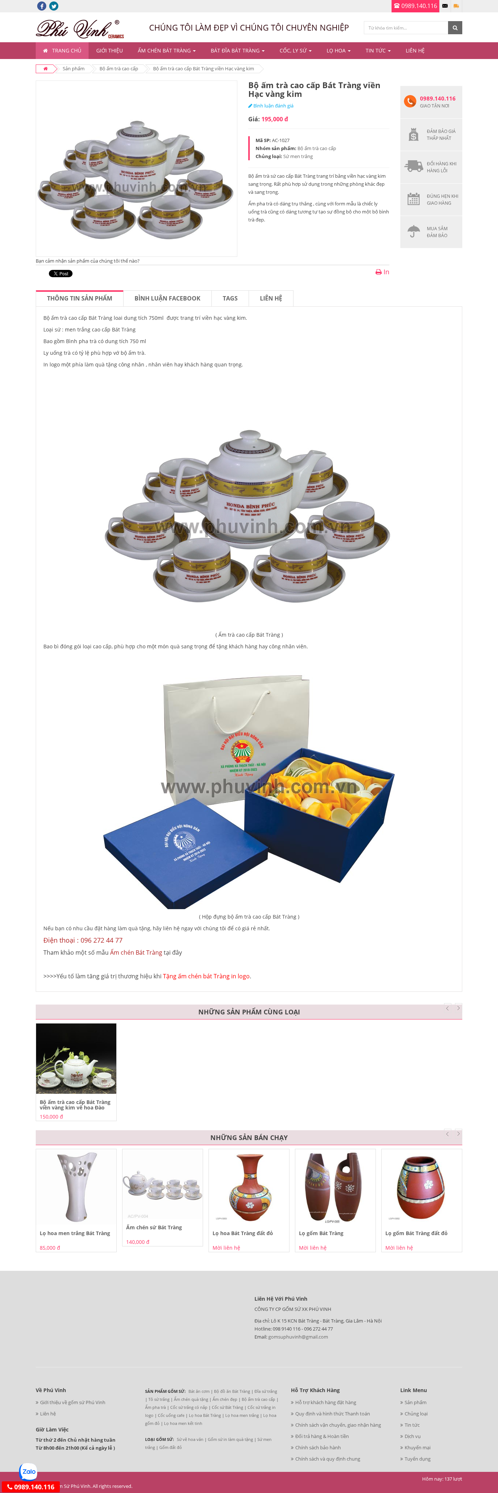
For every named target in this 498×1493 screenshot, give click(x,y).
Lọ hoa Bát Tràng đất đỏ (243, 1233)
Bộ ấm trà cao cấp (119, 68)
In (385, 271)
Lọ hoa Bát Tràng (205, 1415)
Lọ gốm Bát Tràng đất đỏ (416, 1233)
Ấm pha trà (155, 1407)
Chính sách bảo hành (318, 1447)
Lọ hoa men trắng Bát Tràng (75, 1233)
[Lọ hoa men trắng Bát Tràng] (76, 1187)
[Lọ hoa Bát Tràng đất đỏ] (249, 1187)
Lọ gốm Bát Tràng (321, 1233)
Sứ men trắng (298, 156)
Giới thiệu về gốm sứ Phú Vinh (72, 1402)
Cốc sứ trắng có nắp (188, 1407)
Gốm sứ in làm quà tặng (230, 1439)
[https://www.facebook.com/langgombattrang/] (42, 6)
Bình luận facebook (168, 298)
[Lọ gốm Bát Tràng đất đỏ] (422, 1187)
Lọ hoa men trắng (242, 1415)
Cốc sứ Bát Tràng (227, 1407)
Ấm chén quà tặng (191, 1399)
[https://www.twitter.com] (54, 6)
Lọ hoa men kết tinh (183, 1423)
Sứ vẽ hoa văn (190, 1439)
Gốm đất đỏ (170, 1447)
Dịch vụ (413, 1436)
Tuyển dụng (418, 1458)
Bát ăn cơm (199, 1391)
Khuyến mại (418, 1447)
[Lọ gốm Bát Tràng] (335, 1187)
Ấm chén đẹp (225, 1399)
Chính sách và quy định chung (327, 1458)
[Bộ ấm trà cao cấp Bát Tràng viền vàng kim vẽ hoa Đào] (76, 1059)
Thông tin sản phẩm (79, 298)
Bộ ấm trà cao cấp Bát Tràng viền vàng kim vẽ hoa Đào (75, 1105)
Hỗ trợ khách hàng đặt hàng (325, 1402)
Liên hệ (271, 298)
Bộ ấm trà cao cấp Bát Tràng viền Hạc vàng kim (203, 68)
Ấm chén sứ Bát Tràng (154, 1227)
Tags (230, 298)
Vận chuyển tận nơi (456, 6)
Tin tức (412, 1425)
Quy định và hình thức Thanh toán (332, 1413)
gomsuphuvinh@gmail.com (298, 1336)
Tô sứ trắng (159, 1399)
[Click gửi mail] (445, 6)
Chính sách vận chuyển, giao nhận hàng (338, 1425)
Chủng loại (416, 1413)
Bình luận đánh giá (272, 105)
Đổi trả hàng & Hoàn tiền (322, 1436)
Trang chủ (66, 50)
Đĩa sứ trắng (265, 1391)
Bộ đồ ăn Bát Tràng (232, 1391)
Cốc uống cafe (171, 1415)
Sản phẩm (74, 68)
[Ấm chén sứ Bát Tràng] (162, 1184)
